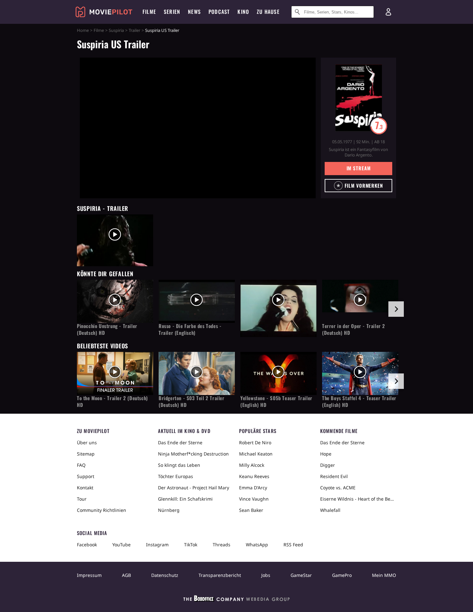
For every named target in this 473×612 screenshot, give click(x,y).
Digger (327, 465)
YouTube (121, 544)
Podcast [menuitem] (219, 11)
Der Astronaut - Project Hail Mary (193, 488)
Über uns (87, 442)
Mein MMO (384, 575)
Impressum (89, 575)
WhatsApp (257, 544)
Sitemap (86, 454)
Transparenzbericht (220, 575)
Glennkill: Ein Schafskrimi (185, 499)
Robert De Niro (255, 442)
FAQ (81, 465)
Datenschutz (164, 575)
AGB (126, 575)
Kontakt (85, 488)
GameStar (301, 575)
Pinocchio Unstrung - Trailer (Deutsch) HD (107, 329)
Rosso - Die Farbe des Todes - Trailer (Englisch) (190, 329)
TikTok (190, 544)
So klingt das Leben (179, 465)
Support (85, 476)
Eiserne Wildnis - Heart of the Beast (358, 499)
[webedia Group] (236, 599)
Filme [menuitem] (149, 11)
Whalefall (330, 510)
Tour (82, 499)
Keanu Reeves (254, 476)
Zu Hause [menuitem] (268, 11)
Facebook (87, 544)
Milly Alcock (251, 465)
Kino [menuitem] (243, 11)
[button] (358, 185)
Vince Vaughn (254, 499)
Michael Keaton (256, 454)
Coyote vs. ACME (338, 488)
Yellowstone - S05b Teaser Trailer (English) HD (276, 401)
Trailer (134, 30)
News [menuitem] (194, 11)
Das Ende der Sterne (180, 442)
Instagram (157, 544)
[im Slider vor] (396, 309)
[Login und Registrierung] (388, 12)
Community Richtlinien (101, 510)
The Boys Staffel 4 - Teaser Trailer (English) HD (359, 401)
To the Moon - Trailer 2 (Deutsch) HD (112, 401)
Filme (99, 30)
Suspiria (116, 30)
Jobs (265, 575)
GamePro (342, 575)
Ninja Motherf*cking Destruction (193, 454)
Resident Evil (334, 476)
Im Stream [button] (359, 168)
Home (83, 30)
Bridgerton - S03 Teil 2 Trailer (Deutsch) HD (192, 401)
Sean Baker (251, 510)
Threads (221, 544)
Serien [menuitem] (172, 11)
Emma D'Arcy (253, 488)
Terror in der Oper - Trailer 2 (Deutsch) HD (353, 329)
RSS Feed (293, 544)
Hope (325, 454)
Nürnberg (169, 510)
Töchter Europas (175, 476)
